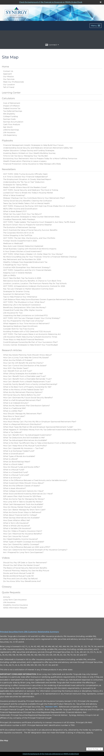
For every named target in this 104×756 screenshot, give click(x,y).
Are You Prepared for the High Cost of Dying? (23, 321)
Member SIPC (51, 707)
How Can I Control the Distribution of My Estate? (25, 365)
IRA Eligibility (9, 114)
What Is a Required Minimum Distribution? (22, 424)
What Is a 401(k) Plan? (13, 411)
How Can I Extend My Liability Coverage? (21, 544)
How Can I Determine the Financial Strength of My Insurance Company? (35, 550)
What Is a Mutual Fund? (13, 469)
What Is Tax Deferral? (12, 432)
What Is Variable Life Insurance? (17, 528)
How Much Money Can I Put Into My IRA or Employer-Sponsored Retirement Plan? (39, 421)
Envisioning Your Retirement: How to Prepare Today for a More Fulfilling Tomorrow (40, 158)
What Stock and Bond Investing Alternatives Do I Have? (28, 494)
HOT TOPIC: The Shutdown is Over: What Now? (24, 302)
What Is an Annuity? (12, 478)
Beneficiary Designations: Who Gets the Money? (24, 307)
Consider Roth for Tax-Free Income (18, 329)
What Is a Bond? (10, 459)
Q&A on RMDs (9, 275)
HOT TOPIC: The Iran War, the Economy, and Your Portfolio (29, 238)
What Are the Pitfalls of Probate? (17, 360)
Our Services (8, 79)
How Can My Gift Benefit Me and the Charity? (23, 363)
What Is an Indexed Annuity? (16, 403)
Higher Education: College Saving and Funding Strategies (28, 150)
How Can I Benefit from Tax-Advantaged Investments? (27, 435)
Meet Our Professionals (13, 82)
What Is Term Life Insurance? (16, 523)
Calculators (8, 98)
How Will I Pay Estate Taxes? (16, 368)
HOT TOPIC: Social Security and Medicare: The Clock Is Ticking (30, 190)
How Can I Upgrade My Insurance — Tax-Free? (23, 448)
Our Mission (8, 76)
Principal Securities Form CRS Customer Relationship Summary (29, 632)
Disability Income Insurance (15, 605)
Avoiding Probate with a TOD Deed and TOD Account (27, 331)
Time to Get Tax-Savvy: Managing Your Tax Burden (25, 156)
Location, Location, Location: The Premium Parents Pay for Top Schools (35, 283)
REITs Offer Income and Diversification (20, 209)
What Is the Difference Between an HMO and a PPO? (26, 547)
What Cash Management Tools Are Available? (23, 504)
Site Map (4, 740)
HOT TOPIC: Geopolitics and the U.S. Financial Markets (27, 270)
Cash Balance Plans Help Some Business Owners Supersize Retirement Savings (38, 299)
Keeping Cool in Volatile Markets (17, 273)
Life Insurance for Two (13, 313)
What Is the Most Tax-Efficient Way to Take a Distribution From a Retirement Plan (39, 443)
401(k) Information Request (15, 608)
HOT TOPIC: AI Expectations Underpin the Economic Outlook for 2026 (34, 286)
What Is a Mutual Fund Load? (16, 475)
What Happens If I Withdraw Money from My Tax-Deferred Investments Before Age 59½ (42, 429)
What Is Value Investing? (14, 195)
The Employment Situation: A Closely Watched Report (27, 179)
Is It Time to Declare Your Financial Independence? (25, 177)
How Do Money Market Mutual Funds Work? (23, 507)
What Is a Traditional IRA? (14, 408)
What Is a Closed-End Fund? (15, 472)
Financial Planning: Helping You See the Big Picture (26, 570)
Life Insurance (9, 132)
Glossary (7, 586)
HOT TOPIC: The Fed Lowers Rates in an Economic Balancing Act (32, 334)
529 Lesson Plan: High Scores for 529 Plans (22, 496)
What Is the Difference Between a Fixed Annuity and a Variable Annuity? (35, 480)
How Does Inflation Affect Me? (16, 520)
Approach (7, 74)
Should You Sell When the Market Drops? (21, 565)
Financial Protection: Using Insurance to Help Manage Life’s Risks (32, 164)
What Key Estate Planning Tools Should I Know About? (27, 355)
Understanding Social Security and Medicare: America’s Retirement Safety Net (38, 148)
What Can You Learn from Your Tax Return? (22, 214)
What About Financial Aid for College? (20, 515)
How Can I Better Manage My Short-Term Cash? (24, 510)
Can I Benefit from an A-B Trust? (17, 371)
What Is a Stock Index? (13, 464)
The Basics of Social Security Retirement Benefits (25, 568)
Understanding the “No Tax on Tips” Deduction (23, 182)
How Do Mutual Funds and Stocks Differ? (21, 467)
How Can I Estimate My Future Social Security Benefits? (28, 397)
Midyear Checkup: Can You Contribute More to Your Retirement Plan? (34, 198)
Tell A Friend (8, 87)
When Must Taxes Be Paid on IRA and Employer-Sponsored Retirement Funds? (38, 427)
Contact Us (8, 71)
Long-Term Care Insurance (15, 600)
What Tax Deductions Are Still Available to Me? (24, 437)
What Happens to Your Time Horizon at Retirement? (26, 323)
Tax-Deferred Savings (12, 111)
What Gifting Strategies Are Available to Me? (23, 373)
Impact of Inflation (11, 106)
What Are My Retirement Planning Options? (23, 392)
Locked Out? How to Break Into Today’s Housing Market (28, 193)
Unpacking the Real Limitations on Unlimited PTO (25, 315)
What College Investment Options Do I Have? (23, 491)
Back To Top (93, 749)
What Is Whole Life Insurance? (16, 526)
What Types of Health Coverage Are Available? (23, 542)
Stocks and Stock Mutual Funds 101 (18, 573)
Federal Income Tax (11, 108)
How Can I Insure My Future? (16, 536)
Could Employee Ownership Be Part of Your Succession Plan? (30, 342)
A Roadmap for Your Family (15, 265)
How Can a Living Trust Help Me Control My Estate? (26, 357)
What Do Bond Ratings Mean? (16, 461)
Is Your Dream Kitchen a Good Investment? (22, 251)
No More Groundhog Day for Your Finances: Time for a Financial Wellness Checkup (40, 257)
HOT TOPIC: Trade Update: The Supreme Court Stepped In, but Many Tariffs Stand (39, 222)
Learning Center (11, 92)
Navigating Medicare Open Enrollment (20, 326)
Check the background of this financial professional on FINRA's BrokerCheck (50, 2)
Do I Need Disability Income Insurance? (20, 539)
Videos (6, 557)
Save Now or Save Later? (14, 416)
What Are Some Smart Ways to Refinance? (22, 512)
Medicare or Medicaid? (13, 243)
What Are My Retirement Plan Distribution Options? (26, 405)
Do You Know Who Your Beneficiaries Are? (22, 581)
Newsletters (9, 169)
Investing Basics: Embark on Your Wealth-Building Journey (29, 153)
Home (5, 66)
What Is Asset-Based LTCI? (15, 211)
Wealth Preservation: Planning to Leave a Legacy (25, 161)
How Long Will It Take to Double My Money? (23, 502)
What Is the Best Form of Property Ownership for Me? (27, 387)
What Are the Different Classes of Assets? (21, 486)
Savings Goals (9, 119)
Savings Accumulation (13, 122)
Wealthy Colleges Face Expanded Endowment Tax (25, 262)
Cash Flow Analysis (11, 124)
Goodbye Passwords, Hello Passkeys (19, 219)
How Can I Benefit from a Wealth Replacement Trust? (27, 381)
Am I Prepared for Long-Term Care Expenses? (23, 552)
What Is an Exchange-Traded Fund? (18, 451)
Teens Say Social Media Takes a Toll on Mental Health (26, 203)
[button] (95, 25)
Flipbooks (7, 140)
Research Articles (12, 350)
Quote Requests (11, 592)
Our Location (9, 84)
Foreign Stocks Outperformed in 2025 (20, 241)
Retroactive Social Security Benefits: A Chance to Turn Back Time (32, 281)
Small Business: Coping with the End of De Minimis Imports (29, 249)
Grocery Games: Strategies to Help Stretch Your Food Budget (30, 345)
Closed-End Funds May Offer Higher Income (22, 310)
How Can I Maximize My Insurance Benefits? (22, 534)
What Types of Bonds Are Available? (19, 456)
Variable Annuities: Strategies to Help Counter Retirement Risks (31, 217)
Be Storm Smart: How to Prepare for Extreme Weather (27, 225)
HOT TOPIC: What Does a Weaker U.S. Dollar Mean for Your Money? (33, 254)
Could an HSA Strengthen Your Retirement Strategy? (26, 267)
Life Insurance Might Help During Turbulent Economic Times (30, 337)
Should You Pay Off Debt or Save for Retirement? (25, 562)
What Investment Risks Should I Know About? (23, 483)
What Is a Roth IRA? (12, 419)
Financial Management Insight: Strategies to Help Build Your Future (33, 145)
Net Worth (8, 127)
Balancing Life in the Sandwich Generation (22, 305)
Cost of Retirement (11, 103)
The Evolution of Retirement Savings (19, 227)
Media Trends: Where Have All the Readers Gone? (25, 187)
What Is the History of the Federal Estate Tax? (23, 389)
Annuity (6, 597)
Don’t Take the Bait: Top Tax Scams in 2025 (22, 278)
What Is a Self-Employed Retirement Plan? (22, 400)
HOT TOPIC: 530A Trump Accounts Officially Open (25, 174)
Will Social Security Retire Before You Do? (22, 395)
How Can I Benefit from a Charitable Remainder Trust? (27, 379)
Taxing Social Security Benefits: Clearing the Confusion (27, 201)
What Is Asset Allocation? (14, 488)
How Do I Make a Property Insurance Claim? (22, 531)
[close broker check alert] (100, 2)
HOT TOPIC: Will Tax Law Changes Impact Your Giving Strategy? (31, 318)
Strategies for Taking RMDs (15, 185)
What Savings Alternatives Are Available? (21, 518)
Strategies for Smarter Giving (16, 291)
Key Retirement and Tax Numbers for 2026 (22, 259)
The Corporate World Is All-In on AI (18, 233)
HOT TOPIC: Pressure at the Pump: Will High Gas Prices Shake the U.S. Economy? (39, 206)
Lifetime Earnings (11, 130)
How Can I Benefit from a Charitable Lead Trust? (24, 376)
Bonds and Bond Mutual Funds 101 (18, 576)
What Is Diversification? (13, 453)
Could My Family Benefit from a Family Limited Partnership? (30, 384)
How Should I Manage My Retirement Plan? (22, 413)
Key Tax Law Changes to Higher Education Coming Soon (28, 289)
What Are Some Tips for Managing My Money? (24, 499)
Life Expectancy (10, 135)
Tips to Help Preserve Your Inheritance (20, 297)
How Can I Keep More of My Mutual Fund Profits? (25, 445)
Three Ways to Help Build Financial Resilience (23, 339)
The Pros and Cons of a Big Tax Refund (20, 578)
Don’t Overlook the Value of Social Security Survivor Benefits (30, 230)
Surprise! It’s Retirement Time (16, 294)
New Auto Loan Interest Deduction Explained (23, 246)
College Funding (10, 116)
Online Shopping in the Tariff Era (17, 235)
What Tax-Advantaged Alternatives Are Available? (25, 440)
